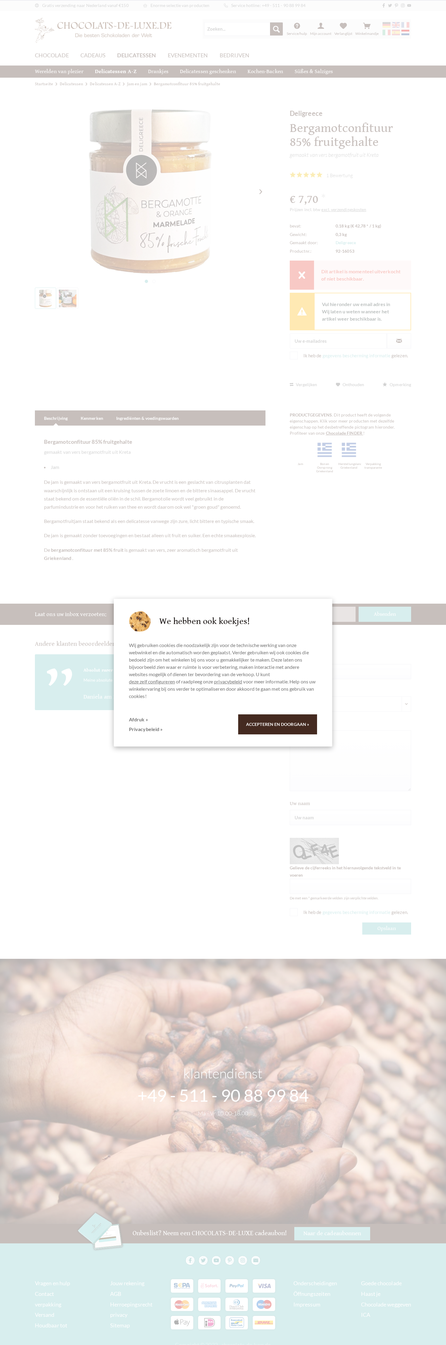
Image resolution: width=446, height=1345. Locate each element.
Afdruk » (138, 719)
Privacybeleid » (146, 729)
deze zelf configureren (152, 681)
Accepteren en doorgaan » (277, 724)
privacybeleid (228, 681)
